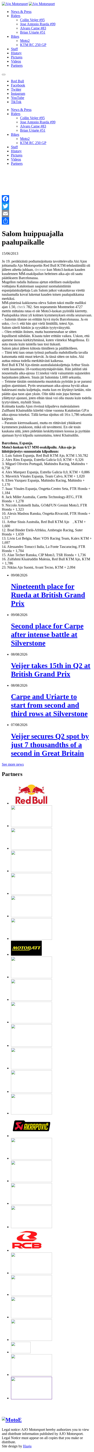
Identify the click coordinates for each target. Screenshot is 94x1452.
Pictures (16, 57)
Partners (17, 65)
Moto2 (25, 41)
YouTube (17, 98)
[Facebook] (47, 198)
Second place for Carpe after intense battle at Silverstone (47, 634)
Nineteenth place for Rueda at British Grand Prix (48, 594)
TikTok (16, 102)
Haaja (27, 1446)
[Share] (47, 221)
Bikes (15, 36)
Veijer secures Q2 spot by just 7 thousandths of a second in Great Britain (50, 744)
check (21, 307)
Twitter (16, 89)
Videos (16, 61)
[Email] (47, 213)
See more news (13, 764)
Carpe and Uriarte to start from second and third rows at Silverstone (49, 705)
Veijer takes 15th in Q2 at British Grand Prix (50, 669)
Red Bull (17, 81)
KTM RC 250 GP (33, 45)
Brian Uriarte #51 (32, 32)
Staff (14, 49)
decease (40, 270)
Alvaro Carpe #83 (33, 28)
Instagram (18, 93)
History (16, 53)
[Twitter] (47, 206)
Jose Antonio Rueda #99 (37, 24)
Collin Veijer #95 (32, 20)
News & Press (21, 12)
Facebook (18, 85)
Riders (15, 16)
